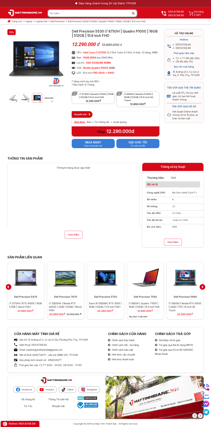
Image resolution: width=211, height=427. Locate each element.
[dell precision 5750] (105, 278)
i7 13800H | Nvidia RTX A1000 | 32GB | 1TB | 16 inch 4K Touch (185, 307)
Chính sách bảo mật (122, 349)
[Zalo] (206, 395)
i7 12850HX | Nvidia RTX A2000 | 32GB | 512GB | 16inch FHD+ (65, 307)
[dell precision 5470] (25, 278)
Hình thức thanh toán (122, 359)
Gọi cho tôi (138, 142)
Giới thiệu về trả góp (169, 340)
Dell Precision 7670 (65, 296)
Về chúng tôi (28, 399)
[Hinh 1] (36, 87)
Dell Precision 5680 (185, 296)
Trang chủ (16, 21)
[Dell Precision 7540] (145, 278)
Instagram (92, 389)
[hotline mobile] (206, 387)
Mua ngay (93, 142)
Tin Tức (28, 406)
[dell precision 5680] (185, 278)
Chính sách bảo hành (123, 340)
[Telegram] (206, 412)
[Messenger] (206, 404)
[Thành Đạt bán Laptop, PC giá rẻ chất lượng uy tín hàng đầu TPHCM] (25, 13)
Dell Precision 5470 (25, 296)
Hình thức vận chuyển (123, 354)
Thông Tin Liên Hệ (58, 399)
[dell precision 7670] (65, 278)
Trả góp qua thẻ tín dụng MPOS (175, 345)
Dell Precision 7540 (145, 296)
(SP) (198, 15)
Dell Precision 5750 (105, 296)
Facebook (27, 389)
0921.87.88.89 (26, 423)
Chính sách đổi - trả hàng (125, 345)
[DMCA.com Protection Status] (87, 399)
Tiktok (70, 389)
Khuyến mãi (58, 406)
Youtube (49, 389)
